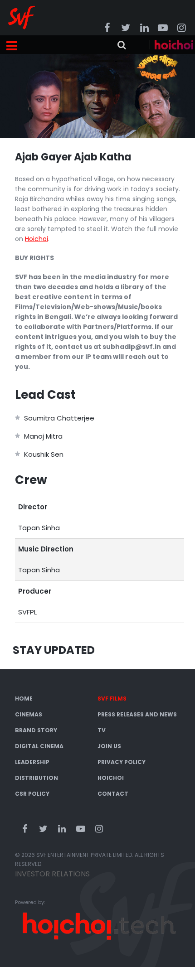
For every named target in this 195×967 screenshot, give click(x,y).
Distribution (36, 778)
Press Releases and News (137, 714)
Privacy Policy (122, 762)
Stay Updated (54, 650)
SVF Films (112, 698)
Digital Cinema (39, 746)
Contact (113, 794)
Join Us (109, 746)
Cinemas (28, 714)
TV (102, 730)
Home (24, 698)
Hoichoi (111, 778)
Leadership (32, 762)
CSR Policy (32, 794)
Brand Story (36, 730)
